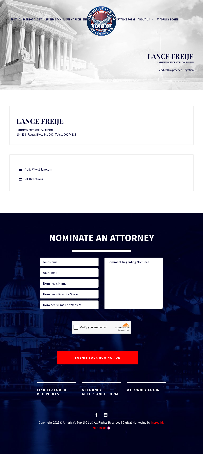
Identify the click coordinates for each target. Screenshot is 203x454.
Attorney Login (167, 19)
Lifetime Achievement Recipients (67, 19)
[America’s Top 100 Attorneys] (101, 21)
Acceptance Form (123, 19)
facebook (96, 416)
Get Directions (33, 179)
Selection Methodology (25, 19)
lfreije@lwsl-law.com (37, 169)
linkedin (105, 416)
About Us (144, 19)
